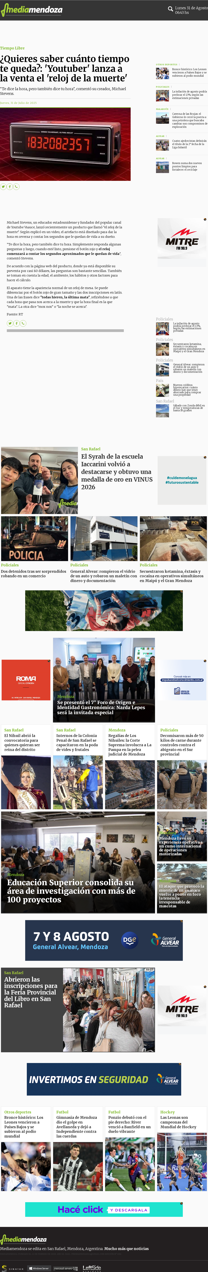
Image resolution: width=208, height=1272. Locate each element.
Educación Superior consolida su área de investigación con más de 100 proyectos (71, 891)
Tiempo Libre (12, 48)
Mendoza (65, 696)
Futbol (114, 1112)
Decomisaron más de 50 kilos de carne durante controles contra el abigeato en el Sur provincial (181, 745)
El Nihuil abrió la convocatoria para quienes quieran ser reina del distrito (22, 742)
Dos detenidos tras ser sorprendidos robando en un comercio (33, 573)
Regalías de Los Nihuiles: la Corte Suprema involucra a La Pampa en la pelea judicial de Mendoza (129, 745)
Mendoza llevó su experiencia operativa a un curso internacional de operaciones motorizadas (180, 846)
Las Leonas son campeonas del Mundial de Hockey (178, 1122)
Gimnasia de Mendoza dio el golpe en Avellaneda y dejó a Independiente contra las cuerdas (76, 1126)
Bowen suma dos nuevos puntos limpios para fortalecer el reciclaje (187, 166)
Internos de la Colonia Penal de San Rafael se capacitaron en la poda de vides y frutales (77, 742)
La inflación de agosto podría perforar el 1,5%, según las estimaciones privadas (187, 327)
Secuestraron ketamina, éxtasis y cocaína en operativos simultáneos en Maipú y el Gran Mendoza (189, 347)
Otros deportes (17, 1112)
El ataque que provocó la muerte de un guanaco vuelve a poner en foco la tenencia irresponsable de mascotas (181, 896)
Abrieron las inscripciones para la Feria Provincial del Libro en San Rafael (30, 992)
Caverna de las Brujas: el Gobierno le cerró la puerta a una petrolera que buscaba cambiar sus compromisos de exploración (190, 120)
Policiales (148, 565)
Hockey (167, 1112)
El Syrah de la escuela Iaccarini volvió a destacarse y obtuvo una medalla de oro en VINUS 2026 (117, 472)
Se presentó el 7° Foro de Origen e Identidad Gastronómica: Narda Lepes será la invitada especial (101, 708)
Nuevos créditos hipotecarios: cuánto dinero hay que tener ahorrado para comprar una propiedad (187, 389)
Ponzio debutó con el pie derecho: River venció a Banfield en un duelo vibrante (129, 1124)
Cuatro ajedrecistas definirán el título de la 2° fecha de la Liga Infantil (189, 144)
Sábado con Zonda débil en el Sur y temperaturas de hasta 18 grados (189, 408)
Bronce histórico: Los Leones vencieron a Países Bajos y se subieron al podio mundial (189, 72)
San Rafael (90, 449)
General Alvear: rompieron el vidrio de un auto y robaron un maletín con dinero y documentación (189, 368)
